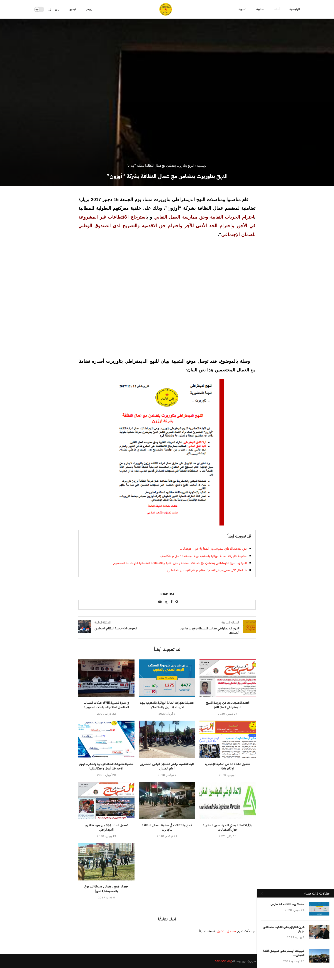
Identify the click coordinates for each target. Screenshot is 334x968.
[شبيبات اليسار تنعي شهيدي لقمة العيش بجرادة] (319, 956)
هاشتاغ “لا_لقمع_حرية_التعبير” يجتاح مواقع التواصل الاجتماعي (207, 570)
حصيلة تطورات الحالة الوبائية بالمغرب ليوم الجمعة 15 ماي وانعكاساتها (203, 555)
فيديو (73, 9)
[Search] (49, 9)
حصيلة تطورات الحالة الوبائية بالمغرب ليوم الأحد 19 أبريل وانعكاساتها (106, 766)
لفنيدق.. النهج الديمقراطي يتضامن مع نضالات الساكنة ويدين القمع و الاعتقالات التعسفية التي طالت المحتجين (179, 563)
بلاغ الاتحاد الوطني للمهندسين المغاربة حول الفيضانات (213, 548)
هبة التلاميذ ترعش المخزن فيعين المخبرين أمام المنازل (167, 766)
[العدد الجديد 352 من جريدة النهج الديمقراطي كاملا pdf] (227, 678)
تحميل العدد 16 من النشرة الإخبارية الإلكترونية (227, 766)
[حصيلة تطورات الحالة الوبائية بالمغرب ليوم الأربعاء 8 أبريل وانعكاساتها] (167, 678)
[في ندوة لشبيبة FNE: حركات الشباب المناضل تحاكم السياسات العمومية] (106, 678)
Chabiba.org (223, 961)
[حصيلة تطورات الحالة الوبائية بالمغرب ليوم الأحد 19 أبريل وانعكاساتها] (106, 739)
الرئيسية (294, 9)
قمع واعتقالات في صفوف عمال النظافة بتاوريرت (167, 827)
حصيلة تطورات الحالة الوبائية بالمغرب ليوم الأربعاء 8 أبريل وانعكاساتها (167, 705)
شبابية (260, 9)
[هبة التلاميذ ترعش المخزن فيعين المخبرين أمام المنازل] (167, 739)
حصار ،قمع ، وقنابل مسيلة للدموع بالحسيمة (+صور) (106, 888)
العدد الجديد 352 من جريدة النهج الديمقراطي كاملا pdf (227, 705)
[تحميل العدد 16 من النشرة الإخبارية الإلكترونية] (227, 739)
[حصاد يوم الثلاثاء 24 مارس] (319, 909)
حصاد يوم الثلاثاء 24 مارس (287, 904)
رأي (57, 9)
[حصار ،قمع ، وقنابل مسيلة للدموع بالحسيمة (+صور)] (106, 861)
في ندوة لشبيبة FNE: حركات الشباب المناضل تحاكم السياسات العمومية (106, 705)
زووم (89, 9)
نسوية (242, 9)
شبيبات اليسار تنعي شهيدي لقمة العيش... (283, 953)
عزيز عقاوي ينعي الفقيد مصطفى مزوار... (283, 929)
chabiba (167, 594)
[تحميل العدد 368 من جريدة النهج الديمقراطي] (106, 800)
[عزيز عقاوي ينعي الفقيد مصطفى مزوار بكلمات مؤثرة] (319, 932)
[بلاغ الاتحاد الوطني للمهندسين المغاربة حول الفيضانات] (227, 800)
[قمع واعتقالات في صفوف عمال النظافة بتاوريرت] (167, 800)
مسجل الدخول (226, 931)
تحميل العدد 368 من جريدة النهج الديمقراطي (106, 827)
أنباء (276, 9)
